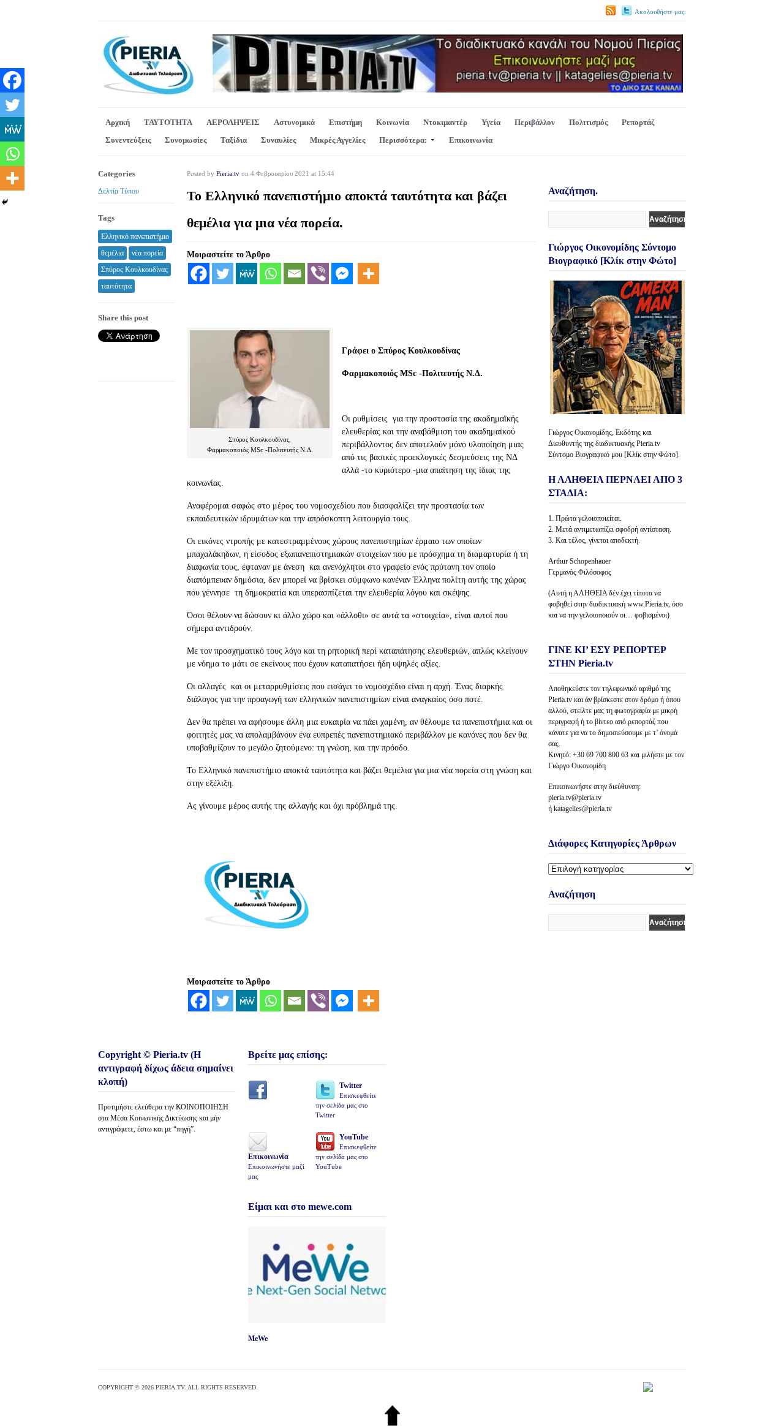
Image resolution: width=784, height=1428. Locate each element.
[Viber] (318, 273)
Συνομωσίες (185, 140)
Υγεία (490, 122)
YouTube (346, 1151)
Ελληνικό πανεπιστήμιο (135, 236)
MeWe (258, 1338)
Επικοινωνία (470, 140)
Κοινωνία (392, 122)
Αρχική (117, 122)
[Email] (294, 273)
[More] (368, 273)
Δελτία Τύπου (118, 191)
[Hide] (5, 202)
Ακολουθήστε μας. (660, 11)
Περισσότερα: (403, 140)
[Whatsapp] (270, 273)
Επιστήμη (345, 122)
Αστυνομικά (294, 122)
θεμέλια (112, 253)
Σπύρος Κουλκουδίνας (134, 269)
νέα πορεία (147, 253)
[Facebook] (198, 273)
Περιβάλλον (534, 122)
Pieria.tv (227, 173)
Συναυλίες (278, 140)
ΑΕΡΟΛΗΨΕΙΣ (233, 122)
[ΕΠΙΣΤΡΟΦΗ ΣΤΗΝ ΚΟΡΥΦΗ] (392, 1422)
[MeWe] (246, 273)
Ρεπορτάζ (638, 122)
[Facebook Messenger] (342, 273)
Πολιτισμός (588, 122)
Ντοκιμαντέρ (445, 122)
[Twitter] (222, 273)
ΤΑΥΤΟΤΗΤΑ (168, 122)
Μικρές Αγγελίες (337, 140)
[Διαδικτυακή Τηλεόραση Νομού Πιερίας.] (148, 92)
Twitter (346, 1100)
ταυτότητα (116, 286)
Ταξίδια (234, 140)
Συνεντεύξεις (128, 140)
